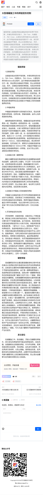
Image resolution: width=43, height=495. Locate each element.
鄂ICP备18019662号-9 (21, 483)
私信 (38, 24)
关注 (31, 24)
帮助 (23, 7)
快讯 (8, 7)
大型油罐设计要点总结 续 (10, 390)
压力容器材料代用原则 (34, 390)
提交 (38, 429)
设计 (5, 17)
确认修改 (38, 405)
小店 (13, 7)
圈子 (3, 7)
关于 (29, 7)
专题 (18, 7)
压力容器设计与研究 (27, 480)
